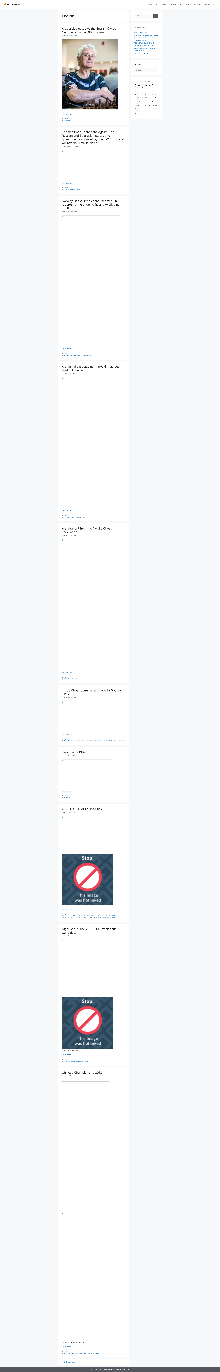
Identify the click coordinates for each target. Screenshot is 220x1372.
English (66, 118)
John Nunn (67, 120)
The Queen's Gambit (119, 740)
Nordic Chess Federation (71, 679)
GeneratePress (124, 1369)
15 (152, 98)
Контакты (207, 4)
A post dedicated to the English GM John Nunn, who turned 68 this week (91, 30)
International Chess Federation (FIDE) (102, 740)
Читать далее (67, 114)
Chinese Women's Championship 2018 (92, 1353)
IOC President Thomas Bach (72, 189)
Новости (164, 4)
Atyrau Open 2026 (140, 33)
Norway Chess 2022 (70, 355)
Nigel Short (87, 1061)
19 (142, 101)
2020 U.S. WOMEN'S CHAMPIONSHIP (105, 917)
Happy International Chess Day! (81, 740)
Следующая (71, 1362)
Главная (149, 4)
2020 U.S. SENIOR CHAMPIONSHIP (82, 917)
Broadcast (173, 4)
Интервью (197, 4)
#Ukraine (66, 517)
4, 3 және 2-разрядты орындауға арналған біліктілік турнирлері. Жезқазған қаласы (146, 38)
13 (146, 98)
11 (139, 98)
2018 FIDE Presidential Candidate (73, 1061)
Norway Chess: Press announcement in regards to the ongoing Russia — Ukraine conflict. (91, 204)
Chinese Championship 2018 (82, 1072)
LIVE (156, 4)
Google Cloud (68, 740)
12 (142, 98)
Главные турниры (185, 4)
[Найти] (155, 16)
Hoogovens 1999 (74, 752)
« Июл (136, 114)
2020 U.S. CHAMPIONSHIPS (82, 809)
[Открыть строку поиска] (214, 4)
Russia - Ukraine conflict (84, 355)
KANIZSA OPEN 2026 (141, 53)
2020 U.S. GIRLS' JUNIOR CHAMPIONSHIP (92, 915)
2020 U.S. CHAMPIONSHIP (72, 915)
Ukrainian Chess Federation (77, 517)
